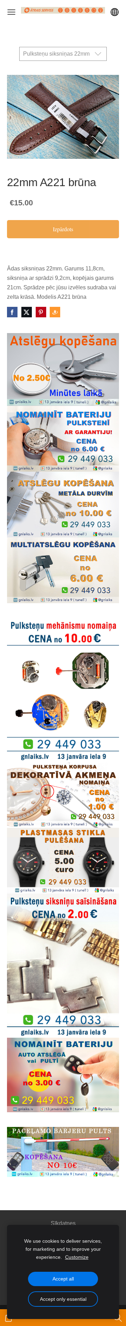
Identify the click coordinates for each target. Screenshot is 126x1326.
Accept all (63, 1279)
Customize (77, 1257)
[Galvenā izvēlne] (11, 12)
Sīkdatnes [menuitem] (63, 1223)
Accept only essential (63, 1299)
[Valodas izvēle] (114, 12)
